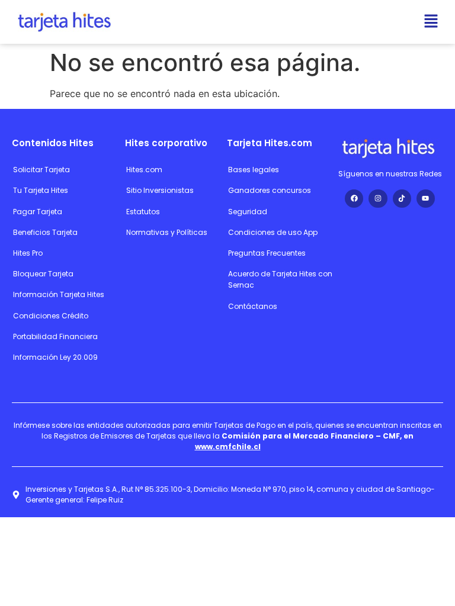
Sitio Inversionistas (160, 190)
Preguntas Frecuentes (267, 253)
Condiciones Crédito (50, 316)
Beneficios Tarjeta (45, 232)
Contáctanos (252, 306)
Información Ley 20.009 (55, 357)
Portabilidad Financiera (55, 336)
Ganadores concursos (269, 190)
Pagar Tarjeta (37, 212)
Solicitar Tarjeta (41, 170)
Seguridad (247, 212)
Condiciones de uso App (273, 232)
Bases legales (253, 170)
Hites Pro (28, 253)
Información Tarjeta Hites (58, 294)
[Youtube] (425, 198)
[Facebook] (354, 198)
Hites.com (144, 170)
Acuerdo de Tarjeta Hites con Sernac (280, 279)
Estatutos (143, 212)
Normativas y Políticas (166, 232)
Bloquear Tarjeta (43, 274)
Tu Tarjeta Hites (40, 190)
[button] (431, 21)
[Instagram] (378, 198)
